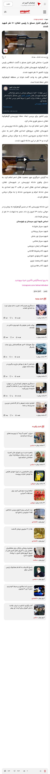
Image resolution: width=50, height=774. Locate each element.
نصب (8, 4)
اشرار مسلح (37, 291)
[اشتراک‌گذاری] (40, 771)
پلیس (45, 291)
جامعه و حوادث (38, 19)
